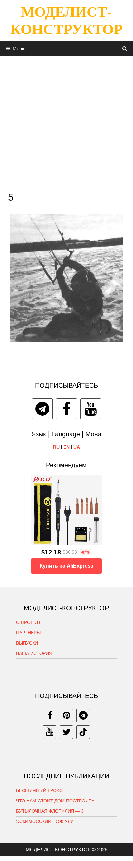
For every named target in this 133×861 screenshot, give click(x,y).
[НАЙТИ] (125, 48)
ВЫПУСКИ (27, 643)
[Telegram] (42, 408)
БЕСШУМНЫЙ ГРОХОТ (41, 790)
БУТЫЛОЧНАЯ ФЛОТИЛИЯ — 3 (50, 811)
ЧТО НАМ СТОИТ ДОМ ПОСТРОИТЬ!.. (57, 800)
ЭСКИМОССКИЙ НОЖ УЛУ (44, 821)
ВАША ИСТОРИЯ (34, 653)
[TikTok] (83, 732)
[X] (66, 732)
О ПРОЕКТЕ (29, 622)
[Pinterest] (66, 715)
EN (66, 446)
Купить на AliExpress (66, 566)
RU (56, 446)
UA (76, 446)
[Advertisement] (66, 122)
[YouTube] (90, 408)
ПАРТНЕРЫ (28, 632)
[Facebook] (66, 408)
